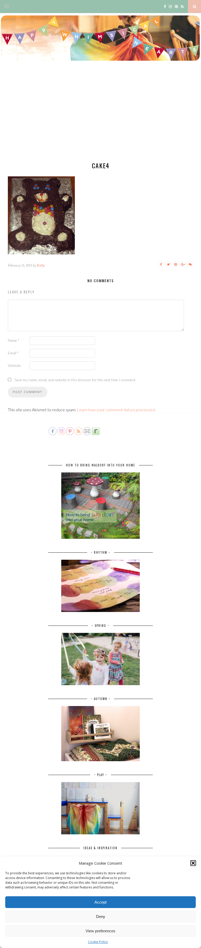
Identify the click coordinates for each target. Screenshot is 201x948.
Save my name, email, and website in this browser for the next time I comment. (75, 380)
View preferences (100, 931)
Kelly (40, 265)
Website (14, 365)
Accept (100, 902)
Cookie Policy (98, 942)
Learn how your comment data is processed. (116, 409)
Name (13, 340)
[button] (193, 863)
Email (13, 353)
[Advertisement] (100, 116)
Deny (100, 916)
